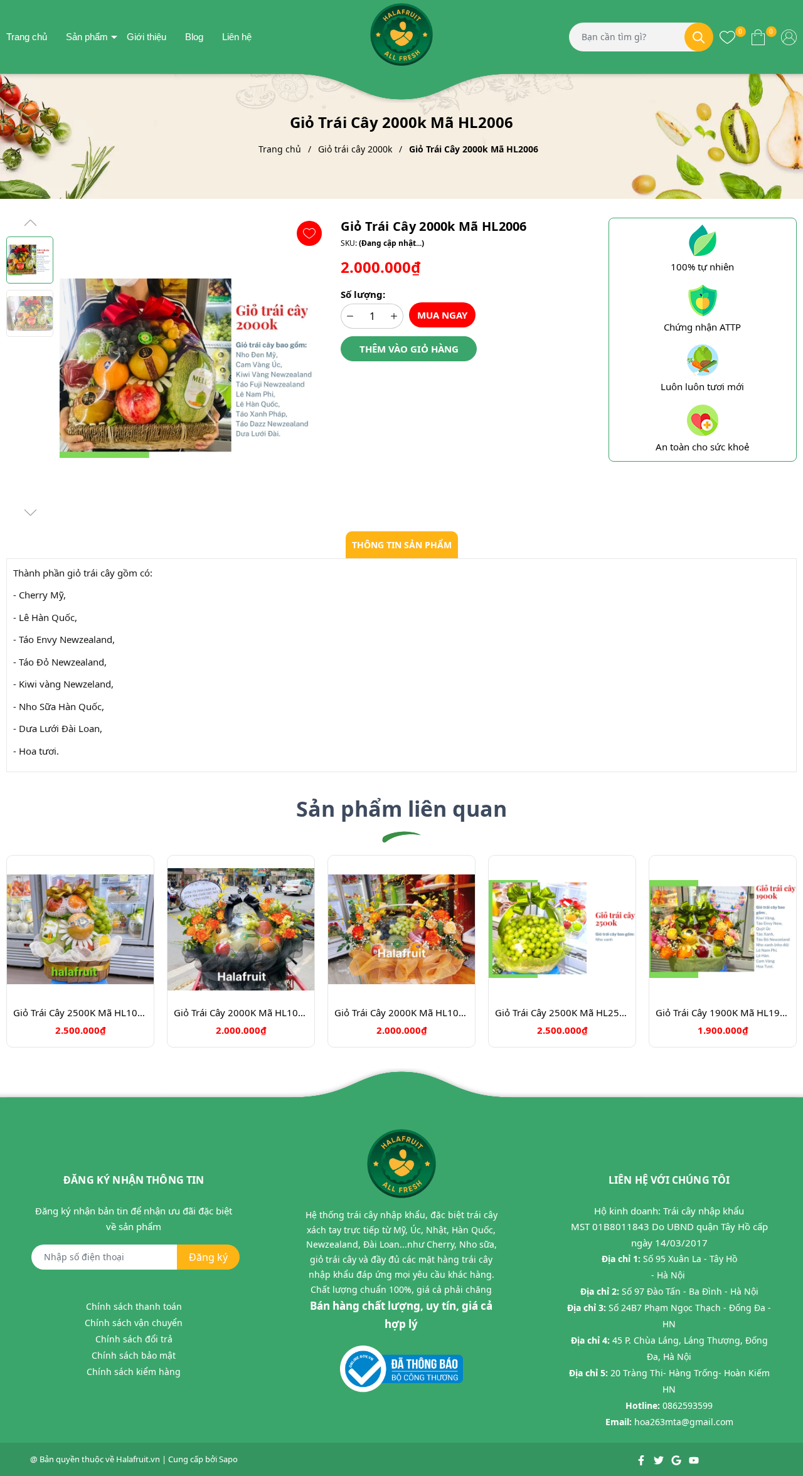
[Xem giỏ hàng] (758, 36)
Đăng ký (208, 1257)
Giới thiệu (146, 36)
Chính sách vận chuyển (134, 1323)
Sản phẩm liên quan (401, 808)
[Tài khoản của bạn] (789, 36)
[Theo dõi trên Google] (677, 1459)
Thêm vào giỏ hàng (409, 348)
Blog (194, 36)
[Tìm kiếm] (698, 37)
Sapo (228, 1459)
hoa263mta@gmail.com (683, 1422)
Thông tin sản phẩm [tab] (402, 545)
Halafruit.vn (138, 1459)
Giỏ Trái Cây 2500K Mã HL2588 (562, 1012)
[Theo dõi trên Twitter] (659, 1459)
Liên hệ (237, 36)
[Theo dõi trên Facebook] (642, 1459)
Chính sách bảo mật (134, 1355)
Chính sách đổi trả (134, 1339)
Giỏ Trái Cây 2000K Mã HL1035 (401, 1012)
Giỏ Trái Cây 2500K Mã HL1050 (80, 1012)
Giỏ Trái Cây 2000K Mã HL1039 (241, 1012)
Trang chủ (26, 36)
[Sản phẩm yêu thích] (727, 36)
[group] (194, 368)
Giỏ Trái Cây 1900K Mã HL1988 (723, 1012)
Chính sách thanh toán (134, 1306)
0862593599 (687, 1405)
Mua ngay (442, 315)
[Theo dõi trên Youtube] (694, 1459)
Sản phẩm (87, 36)
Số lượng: (363, 294)
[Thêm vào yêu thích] (309, 233)
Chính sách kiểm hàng (134, 1372)
